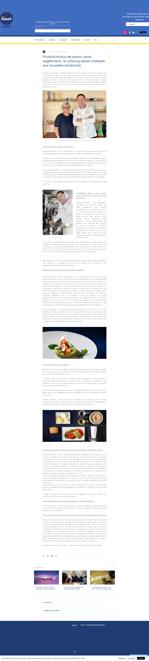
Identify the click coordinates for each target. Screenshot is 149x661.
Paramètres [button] (122, 658)
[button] (113, 40)
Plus (95, 40)
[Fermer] (147, 658)
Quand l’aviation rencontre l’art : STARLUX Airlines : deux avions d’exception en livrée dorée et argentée (102, 588)
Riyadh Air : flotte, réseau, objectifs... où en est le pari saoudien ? (45, 588)
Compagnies (63, 40)
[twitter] (74, 651)
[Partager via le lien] (56, 556)
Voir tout (112, 567)
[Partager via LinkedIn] (52, 556)
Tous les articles (39, 40)
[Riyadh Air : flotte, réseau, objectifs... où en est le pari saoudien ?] (46, 578)
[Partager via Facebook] (43, 556)
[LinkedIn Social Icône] (133, 32)
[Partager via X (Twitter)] (47, 556)
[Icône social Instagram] (125, 32)
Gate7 (74, 625)
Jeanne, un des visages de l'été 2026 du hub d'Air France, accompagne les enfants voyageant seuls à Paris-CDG (73, 588)
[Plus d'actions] (105, 52)
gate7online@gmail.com (96, 625)
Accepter (141, 658)
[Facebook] (129, 32)
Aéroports (87, 40)
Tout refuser (131, 658)
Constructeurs (75, 40)
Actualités (51, 40)
